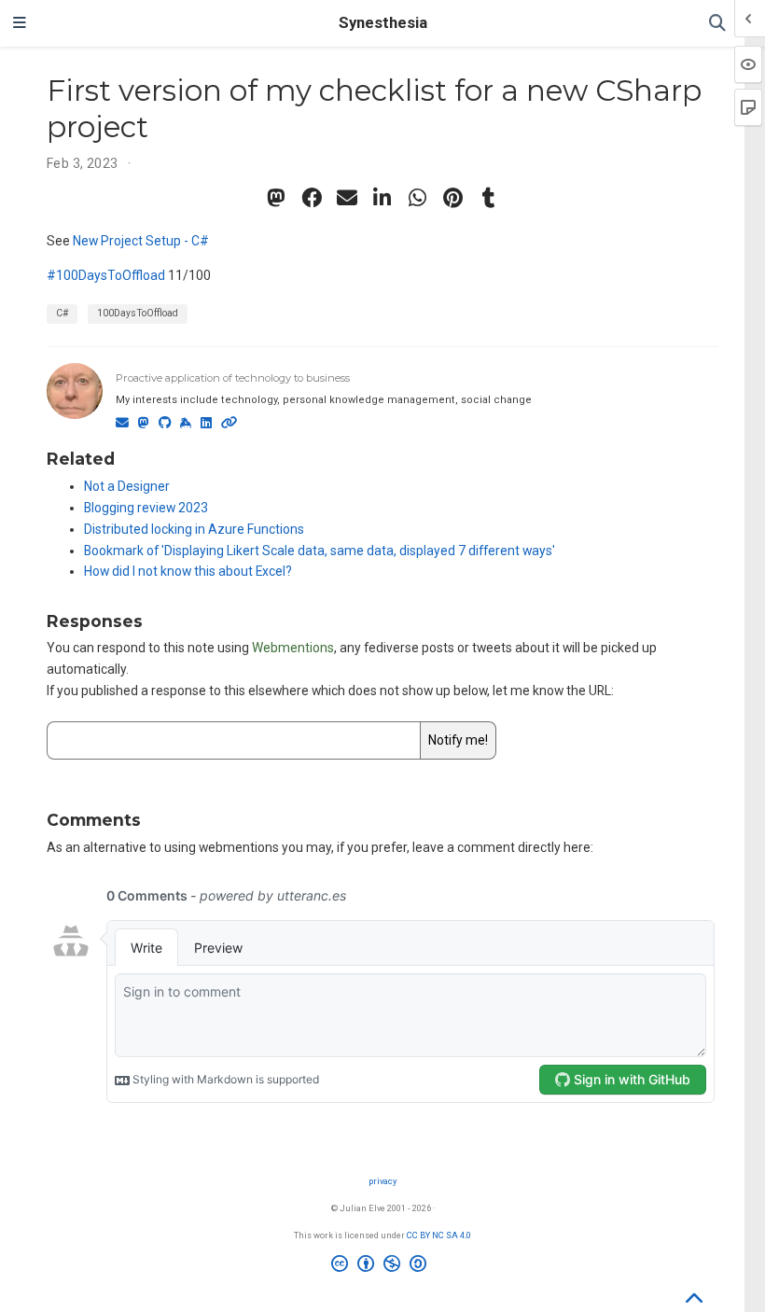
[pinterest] (453, 198)
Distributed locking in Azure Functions (194, 529)
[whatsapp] (418, 198)
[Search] (717, 24)
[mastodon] (276, 198)
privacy (382, 1181)
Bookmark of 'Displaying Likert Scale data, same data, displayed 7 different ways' (319, 550)
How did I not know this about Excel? (188, 571)
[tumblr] (489, 198)
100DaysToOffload (137, 313)
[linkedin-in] (382, 198)
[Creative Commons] (382, 1266)
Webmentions (293, 647)
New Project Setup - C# (141, 240)
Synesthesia (383, 23)
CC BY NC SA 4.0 (439, 1235)
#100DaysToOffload (106, 275)
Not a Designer (127, 486)
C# (62, 313)
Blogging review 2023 (146, 507)
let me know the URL (552, 690)
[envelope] (347, 198)
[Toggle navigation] (19, 23)
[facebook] (312, 198)
